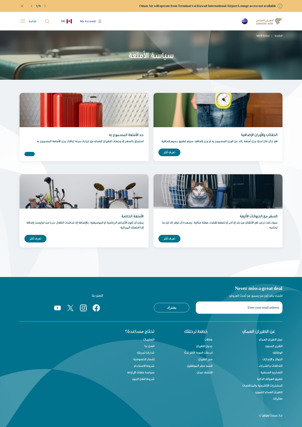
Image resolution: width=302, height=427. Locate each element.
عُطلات (208, 339)
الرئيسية (278, 35)
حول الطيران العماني (270, 339)
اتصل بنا (149, 346)
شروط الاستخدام (144, 366)
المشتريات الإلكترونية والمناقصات (262, 385)
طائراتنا (277, 398)
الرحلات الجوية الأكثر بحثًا (198, 352)
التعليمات (148, 339)
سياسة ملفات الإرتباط (140, 372)
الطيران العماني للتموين (268, 392)
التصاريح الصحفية (271, 372)
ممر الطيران (205, 359)
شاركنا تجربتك (145, 352)
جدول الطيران (204, 346)
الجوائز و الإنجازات (272, 359)
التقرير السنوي (273, 346)
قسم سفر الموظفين (200, 366)
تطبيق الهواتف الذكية (269, 379)
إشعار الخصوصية (143, 359)
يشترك (171, 307)
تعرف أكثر (169, 152)
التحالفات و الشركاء (270, 366)
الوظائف (277, 352)
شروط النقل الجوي (143, 379)
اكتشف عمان (205, 372)
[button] (31, 5)
